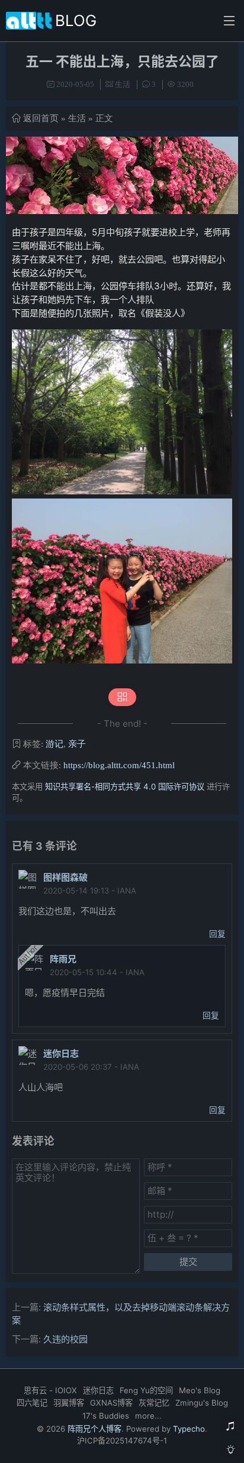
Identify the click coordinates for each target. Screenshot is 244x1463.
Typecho (189, 1428)
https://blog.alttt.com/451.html (119, 764)
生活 (122, 84)
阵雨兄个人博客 (94, 1428)
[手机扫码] (122, 697)
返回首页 (41, 118)
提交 (188, 1261)
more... (148, 1415)
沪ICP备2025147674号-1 (122, 1440)
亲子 (77, 743)
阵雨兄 (63, 958)
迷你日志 (61, 1053)
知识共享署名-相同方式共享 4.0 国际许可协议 (124, 786)
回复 (217, 933)
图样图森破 (65, 877)
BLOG (76, 20)
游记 (54, 743)
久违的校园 (65, 1339)
